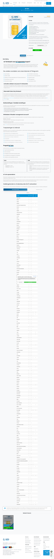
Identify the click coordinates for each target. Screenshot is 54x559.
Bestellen (37, 50)
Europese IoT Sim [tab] (39, 189)
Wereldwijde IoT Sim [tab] (15, 189)
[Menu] (52, 550)
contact (6, 124)
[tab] (23, 56)
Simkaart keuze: (31, 45)
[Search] (50, 0)
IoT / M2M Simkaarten (26, 10)
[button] (25, 16)
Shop (21, 10)
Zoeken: (28, 192)
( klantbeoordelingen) (47, 17)
